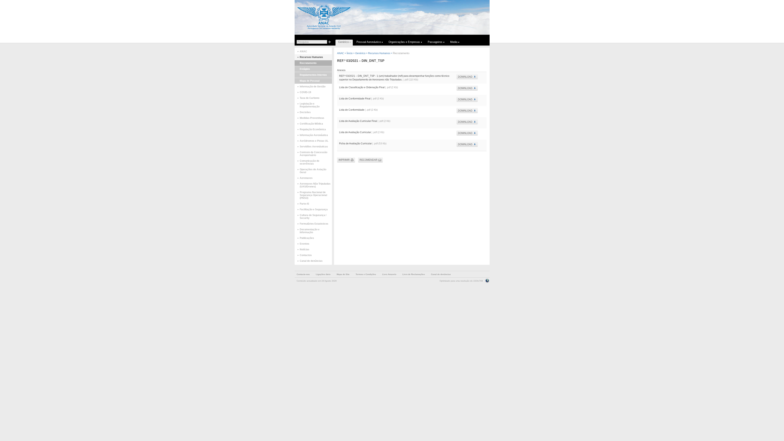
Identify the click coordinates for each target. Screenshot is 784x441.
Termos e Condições (366, 274)
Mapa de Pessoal (310, 80)
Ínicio (350, 53)
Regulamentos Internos (313, 75)
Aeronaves (306, 178)
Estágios (305, 69)
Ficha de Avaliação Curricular (355, 143)
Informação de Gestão (312, 86)
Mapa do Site (343, 274)
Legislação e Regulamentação (310, 105)
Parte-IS (304, 203)
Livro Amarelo (389, 274)
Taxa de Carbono (309, 98)
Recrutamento (308, 63)
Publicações (307, 238)
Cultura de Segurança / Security (313, 216)
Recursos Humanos (311, 57)
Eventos (304, 243)
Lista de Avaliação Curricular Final (358, 121)
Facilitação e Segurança (314, 209)
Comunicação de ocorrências (309, 162)
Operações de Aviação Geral (313, 171)
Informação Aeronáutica (314, 135)
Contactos (306, 255)
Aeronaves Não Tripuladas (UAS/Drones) (315, 185)
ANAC (303, 51)
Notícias (304, 249)
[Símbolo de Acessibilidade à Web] (487, 280)
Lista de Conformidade (351, 109)
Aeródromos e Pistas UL (314, 140)
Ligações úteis (323, 274)
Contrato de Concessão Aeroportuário (313, 154)
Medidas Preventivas (312, 118)
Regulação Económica (313, 129)
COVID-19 (305, 92)
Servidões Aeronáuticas (314, 146)
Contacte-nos (303, 274)
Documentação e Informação (310, 231)
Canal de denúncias (311, 260)
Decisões (305, 112)
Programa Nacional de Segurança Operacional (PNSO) (313, 195)
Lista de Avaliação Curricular (355, 132)
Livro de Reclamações (413, 274)
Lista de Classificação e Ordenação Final (362, 87)
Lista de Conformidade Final (355, 98)
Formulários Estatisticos (314, 223)
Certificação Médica (311, 123)
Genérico (360, 53)
